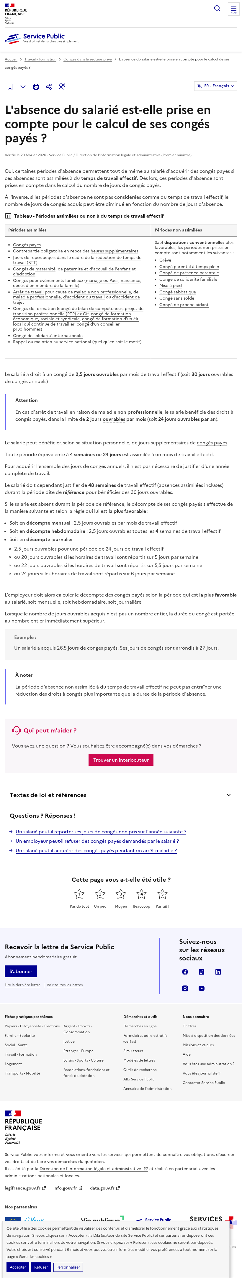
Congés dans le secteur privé (87, 59)
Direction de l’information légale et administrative (91, 1169)
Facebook (185, 972)
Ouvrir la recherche (217, 8)
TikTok (201, 972)
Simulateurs (133, 1051)
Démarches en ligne (140, 1026)
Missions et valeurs (198, 1045)
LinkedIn (218, 972)
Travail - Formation (40, 59)
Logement (13, 1064)
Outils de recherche (140, 1069)
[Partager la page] (49, 86)
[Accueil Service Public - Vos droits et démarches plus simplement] (43, 44)
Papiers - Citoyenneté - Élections (32, 1026)
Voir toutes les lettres (65, 985)
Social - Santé (16, 1045)
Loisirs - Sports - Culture (83, 1060)
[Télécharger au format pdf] (23, 86)
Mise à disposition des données (209, 1035)
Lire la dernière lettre (22, 985)
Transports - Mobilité (22, 1073)
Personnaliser (68, 1267)
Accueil (11, 59)
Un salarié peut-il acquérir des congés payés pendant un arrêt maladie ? (96, 850)
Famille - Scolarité (20, 1035)
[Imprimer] (36, 86)
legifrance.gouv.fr (22, 1188)
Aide (187, 1054)
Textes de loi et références (48, 795)
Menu (234, 13)
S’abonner (20, 971)
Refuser (41, 1267)
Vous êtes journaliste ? (201, 1073)
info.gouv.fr (65, 1188)
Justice (69, 1041)
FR (216, 86)
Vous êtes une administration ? (208, 1064)
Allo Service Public (139, 1079)
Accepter (18, 1267)
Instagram (185, 988)
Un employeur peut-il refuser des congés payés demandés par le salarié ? (97, 841)
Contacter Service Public (204, 1082)
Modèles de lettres (139, 1060)
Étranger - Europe (78, 1051)
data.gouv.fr (102, 1188)
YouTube (201, 988)
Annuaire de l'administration (147, 1088)
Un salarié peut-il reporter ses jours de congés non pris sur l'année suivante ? (101, 831)
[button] (62, 86)
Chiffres (189, 1026)
